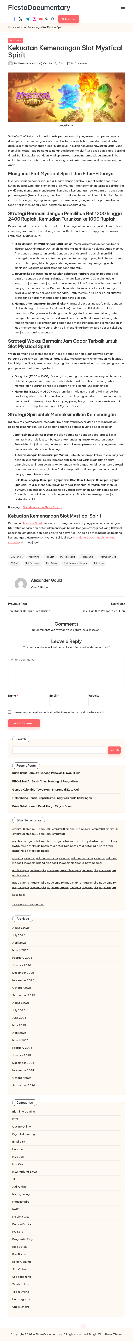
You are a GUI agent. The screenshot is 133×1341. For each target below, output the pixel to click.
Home (11, 27)
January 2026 (21, 965)
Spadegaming (21, 1277)
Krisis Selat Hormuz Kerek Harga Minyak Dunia (42, 806)
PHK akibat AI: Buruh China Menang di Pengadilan (45, 781)
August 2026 (21, 927)
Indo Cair (18, 1156)
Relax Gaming (21, 1261)
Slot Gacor (52, 563)
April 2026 (19, 942)
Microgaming (21, 1194)
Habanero (18, 1149)
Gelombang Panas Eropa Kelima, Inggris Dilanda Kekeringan (52, 798)
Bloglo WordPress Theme (105, 1334)
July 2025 (18, 1010)
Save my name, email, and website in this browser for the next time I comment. (59, 712)
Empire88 (18, 1141)
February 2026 (22, 957)
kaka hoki (18, 894)
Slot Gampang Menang (75, 563)
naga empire (20, 882)
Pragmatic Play (22, 1239)
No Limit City (20, 1216)
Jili (14, 1179)
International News (25, 1171)
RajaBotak (19, 1254)
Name (13, 695)
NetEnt (16, 1209)
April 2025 (19, 1033)
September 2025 (23, 995)
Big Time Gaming (23, 1111)
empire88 (18, 829)
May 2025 (19, 1025)
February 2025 (22, 1048)
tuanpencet (20, 904)
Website (93, 695)
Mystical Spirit (32, 523)
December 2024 (23, 1063)
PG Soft (15, 563)
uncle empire (20, 870)
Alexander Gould (46, 580)
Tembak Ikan (20, 1284)
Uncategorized (22, 1299)
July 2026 (18, 935)
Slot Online (15, 40)
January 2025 (21, 1055)
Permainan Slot (108, 556)
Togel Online (20, 1292)
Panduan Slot (87, 556)
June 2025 (19, 1018)
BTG (15, 1119)
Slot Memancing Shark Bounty (42, 507)
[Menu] (123, 7)
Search (21, 739)
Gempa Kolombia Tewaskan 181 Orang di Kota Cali (45, 789)
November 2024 (23, 1070)
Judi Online (34, 556)
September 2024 (23, 1085)
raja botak (19, 841)
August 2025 (21, 1002)
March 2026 (20, 950)
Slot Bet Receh (32, 563)
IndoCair (18, 1164)
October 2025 (22, 987)
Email (54, 695)
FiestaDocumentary (39, 7)
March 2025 (20, 1040)
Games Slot (17, 556)
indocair (17, 858)
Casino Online (21, 1126)
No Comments (79, 63)
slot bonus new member (87, 863)
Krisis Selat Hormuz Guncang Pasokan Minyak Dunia (46, 773)
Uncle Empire (21, 1307)
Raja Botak (19, 1246)
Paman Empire (21, 1224)
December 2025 (23, 972)
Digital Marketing (23, 1134)
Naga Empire (20, 1201)
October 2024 (22, 1078)
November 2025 (23, 980)
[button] (68, 19)
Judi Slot (50, 556)
